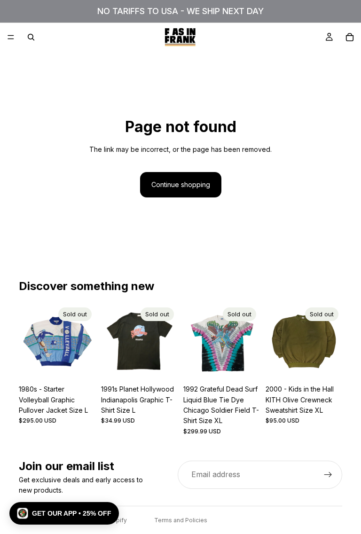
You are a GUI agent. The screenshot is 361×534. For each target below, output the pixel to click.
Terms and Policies (180, 520)
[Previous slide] (29, 342)
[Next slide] (85, 342)
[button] (64, 513)
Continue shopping (180, 184)
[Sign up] (328, 475)
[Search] (31, 37)
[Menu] (11, 37)
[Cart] (349, 37)
